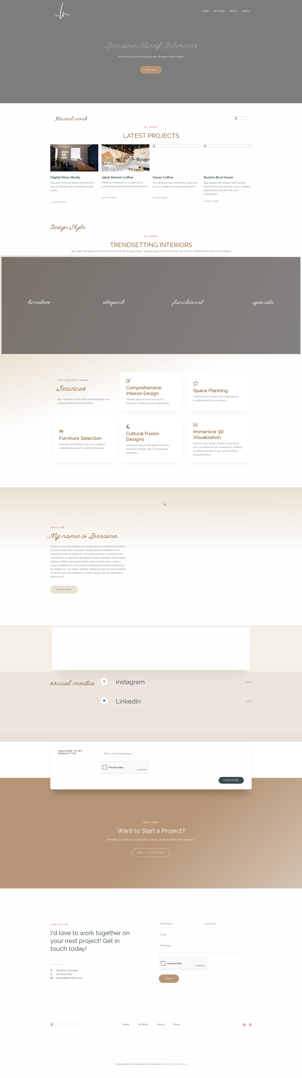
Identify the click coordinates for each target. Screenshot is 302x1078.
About (234, 11)
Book (246, 11)
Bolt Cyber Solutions (175, 1064)
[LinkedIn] (250, 1024)
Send (169, 978)
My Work (219, 11)
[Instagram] (244, 1024)
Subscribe (231, 780)
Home (205, 11)
